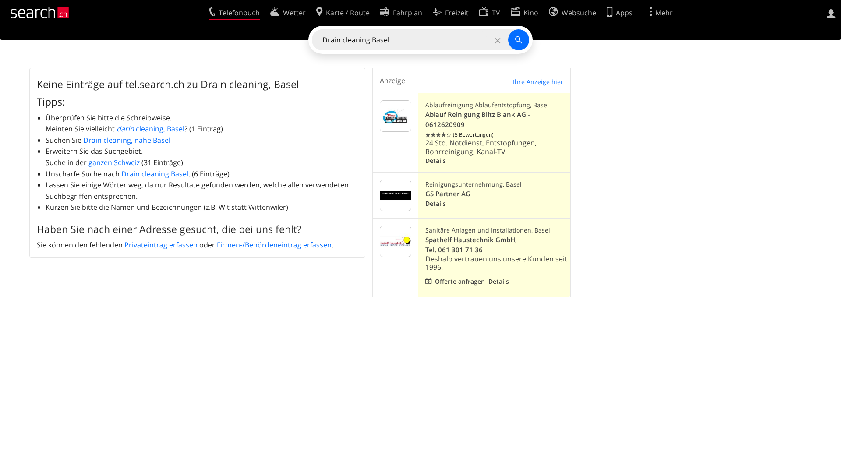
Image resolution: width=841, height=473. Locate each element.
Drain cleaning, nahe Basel (126, 140)
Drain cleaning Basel (154, 174)
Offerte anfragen (460, 281)
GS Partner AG (447, 193)
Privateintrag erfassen (161, 245)
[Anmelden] (831, 13)
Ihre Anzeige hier (538, 82)
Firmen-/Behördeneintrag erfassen (274, 245)
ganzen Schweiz (114, 162)
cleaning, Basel (150, 129)
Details (435, 160)
